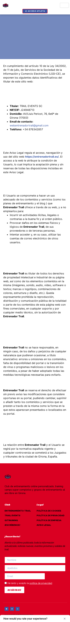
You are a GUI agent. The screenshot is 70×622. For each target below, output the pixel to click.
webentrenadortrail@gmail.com (29, 125)
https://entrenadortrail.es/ (42, 156)
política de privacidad (40, 583)
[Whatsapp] (18, 609)
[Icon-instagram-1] (12, 609)
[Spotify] (6, 609)
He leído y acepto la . (30, 583)
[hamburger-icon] (64, 5)
